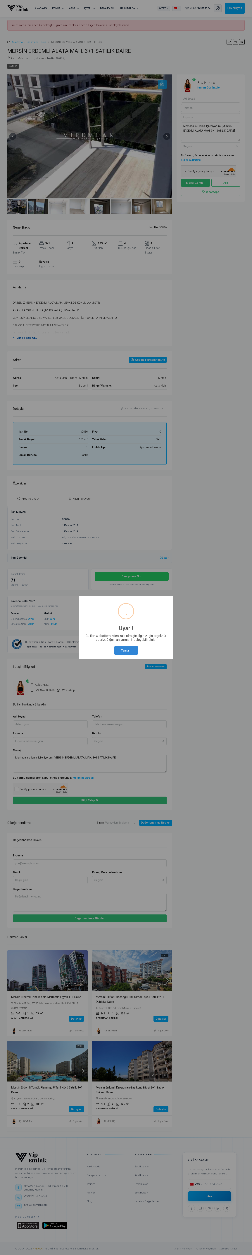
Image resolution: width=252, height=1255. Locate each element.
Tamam (126, 650)
